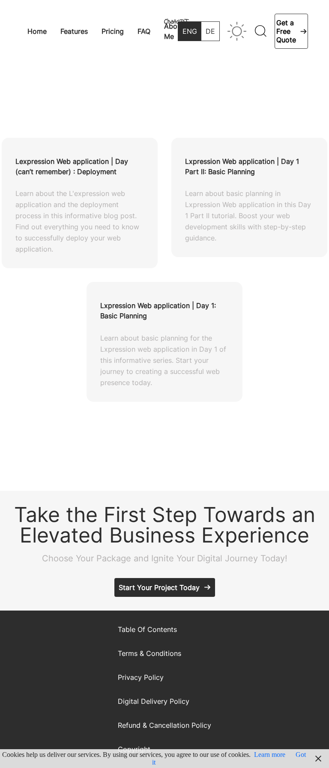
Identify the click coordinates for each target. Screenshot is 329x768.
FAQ (144, 31)
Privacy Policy (141, 677)
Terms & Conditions (149, 653)
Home (37, 31)
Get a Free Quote (286, 31)
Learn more (269, 754)
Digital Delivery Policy (153, 701)
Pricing (113, 31)
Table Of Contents (147, 629)
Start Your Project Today (159, 587)
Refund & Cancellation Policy (164, 725)
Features (74, 31)
